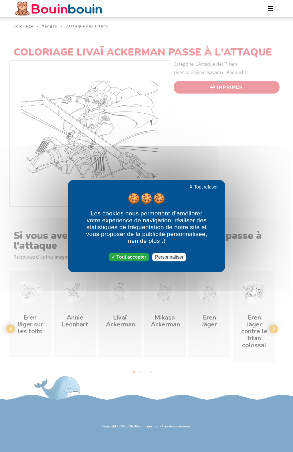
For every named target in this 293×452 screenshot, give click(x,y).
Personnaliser (169, 257)
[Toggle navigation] (270, 8)
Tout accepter (130, 257)
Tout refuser (205, 187)
